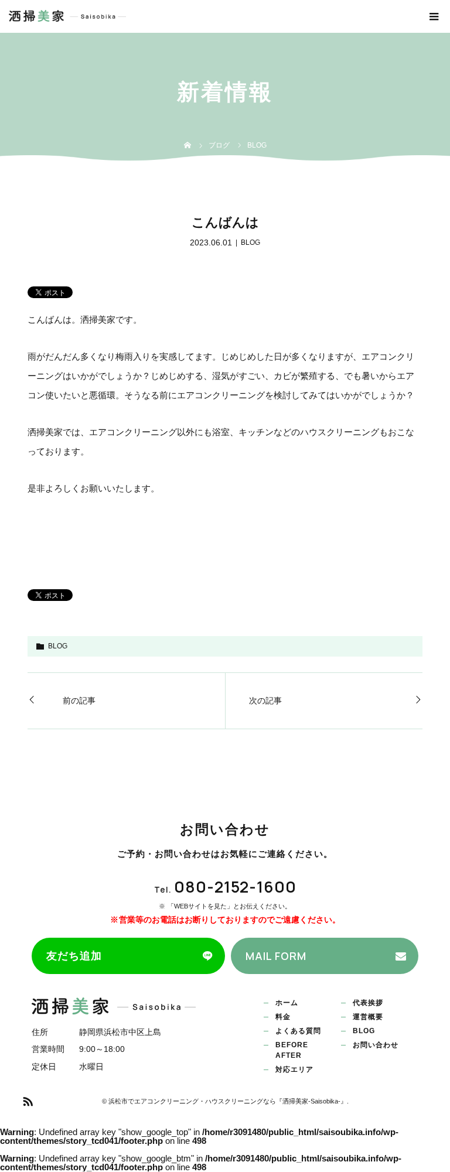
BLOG (250, 242)
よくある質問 (298, 1031)
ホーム (286, 1003)
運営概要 (368, 1017)
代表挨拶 (368, 1003)
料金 (283, 1017)
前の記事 (79, 700)
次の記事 (265, 700)
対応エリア (294, 1069)
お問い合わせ (375, 1045)
